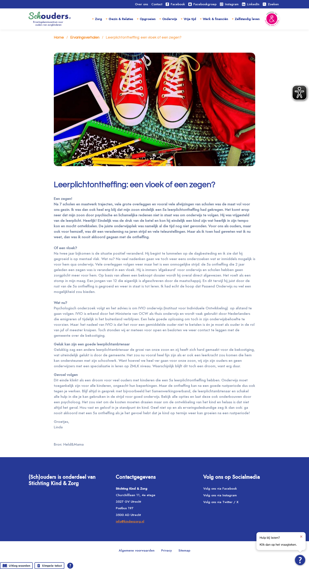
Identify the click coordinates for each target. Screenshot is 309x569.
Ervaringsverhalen (84, 37)
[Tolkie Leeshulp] (300, 560)
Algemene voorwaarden (136, 550)
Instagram (232, 4)
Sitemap (184, 550)
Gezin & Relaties (121, 19)
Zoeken (271, 4)
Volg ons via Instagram (220, 495)
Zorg (98, 19)
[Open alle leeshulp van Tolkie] (70, 566)
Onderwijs (169, 19)
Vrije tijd (190, 19)
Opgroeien (148, 19)
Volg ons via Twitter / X (220, 502)
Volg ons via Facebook (220, 488)
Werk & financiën (215, 19)
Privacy (166, 550)
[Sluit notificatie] (301, 536)
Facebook (178, 4)
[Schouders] (50, 18)
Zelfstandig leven (247, 19)
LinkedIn (253, 4)
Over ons (141, 4)
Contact (156, 4)
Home (59, 37)
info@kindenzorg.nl (130, 521)
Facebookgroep (205, 4)
